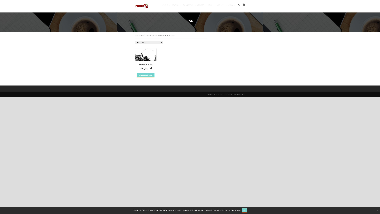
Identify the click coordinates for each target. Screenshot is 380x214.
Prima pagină (139, 35)
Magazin (175, 5)
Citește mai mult (146, 75)
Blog (210, 5)
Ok (244, 210)
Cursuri (200, 5)
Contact (220, 5)
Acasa (165, 5)
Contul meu (188, 5)
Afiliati (232, 5)
